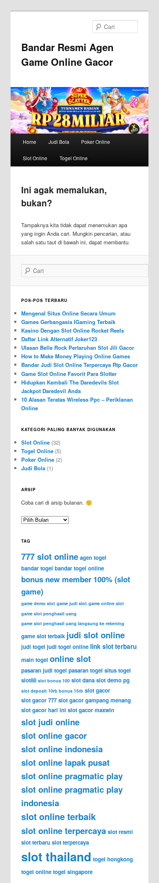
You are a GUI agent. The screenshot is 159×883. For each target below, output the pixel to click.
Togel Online (74, 157)
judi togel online (67, 647)
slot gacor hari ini (43, 710)
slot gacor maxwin (91, 710)
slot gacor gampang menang (94, 700)
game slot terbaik (43, 636)
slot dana (83, 680)
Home (29, 141)
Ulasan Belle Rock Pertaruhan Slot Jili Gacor (77, 347)
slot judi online (50, 722)
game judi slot (72, 603)
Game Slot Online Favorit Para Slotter (69, 374)
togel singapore (73, 872)
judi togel (33, 647)
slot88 (28, 680)
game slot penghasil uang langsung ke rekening (72, 623)
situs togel (117, 670)
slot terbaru (35, 842)
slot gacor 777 (39, 700)
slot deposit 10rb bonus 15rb (52, 691)
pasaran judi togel (44, 670)
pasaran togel (85, 670)
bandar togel (37, 568)
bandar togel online (79, 568)
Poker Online (95, 141)
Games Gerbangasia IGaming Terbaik (68, 322)
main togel (34, 660)
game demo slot (38, 603)
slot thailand (56, 856)
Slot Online (35, 157)
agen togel (93, 557)
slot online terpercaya (63, 830)
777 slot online (49, 556)
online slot (70, 658)
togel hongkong (113, 859)
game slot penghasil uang (49, 613)
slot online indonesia (62, 749)
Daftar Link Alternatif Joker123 (59, 339)
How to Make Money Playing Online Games (75, 356)
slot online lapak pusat (65, 762)
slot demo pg (113, 680)
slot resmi (120, 832)
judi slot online (95, 635)
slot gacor (97, 690)
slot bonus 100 (54, 680)
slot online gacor (54, 735)
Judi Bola (59, 141)
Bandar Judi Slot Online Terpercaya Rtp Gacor (79, 365)
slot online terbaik (58, 816)
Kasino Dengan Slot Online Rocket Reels (72, 330)
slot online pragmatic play (72, 776)
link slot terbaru (113, 646)
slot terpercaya (70, 842)
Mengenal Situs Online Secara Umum (68, 313)
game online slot (106, 603)
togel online (36, 872)
